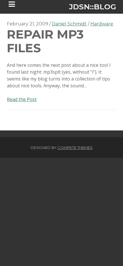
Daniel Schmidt (69, 24)
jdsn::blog (92, 6)
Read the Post (22, 99)
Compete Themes (75, 147)
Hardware (101, 24)
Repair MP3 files (45, 41)
